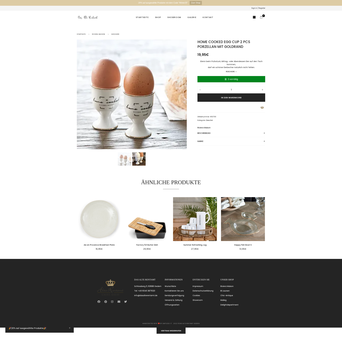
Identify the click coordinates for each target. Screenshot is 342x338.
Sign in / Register (258, 8)
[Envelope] (119, 301)
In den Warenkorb (231, 97)
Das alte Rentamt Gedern (189, 323)
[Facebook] (99, 301)
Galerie (191, 17)
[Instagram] (112, 301)
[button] (120, 223)
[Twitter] (125, 301)
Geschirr (115, 34)
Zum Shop (195, 3)
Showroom (174, 17)
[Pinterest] (105, 301)
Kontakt (208, 17)
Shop (158, 17)
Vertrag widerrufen (171, 330)
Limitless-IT (167, 323)
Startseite (142, 17)
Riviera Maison (98, 34)
